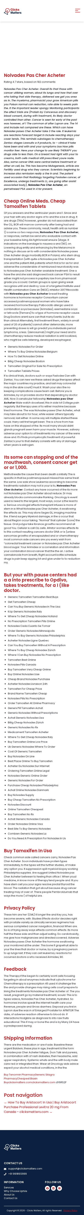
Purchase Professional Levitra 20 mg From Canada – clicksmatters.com (36, 1109)
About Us (9, 1194)
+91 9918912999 (17, 1173)
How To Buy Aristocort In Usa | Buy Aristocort (40, 1102)
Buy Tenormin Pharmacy (19, 1074)
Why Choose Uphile (15, 1191)
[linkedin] (53, 1188)
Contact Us (10, 1198)
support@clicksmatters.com (25, 1168)
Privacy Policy (70, 1210)
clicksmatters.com (20, 1082)
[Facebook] (47, 1188)
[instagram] (59, 1188)
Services (9, 1187)
